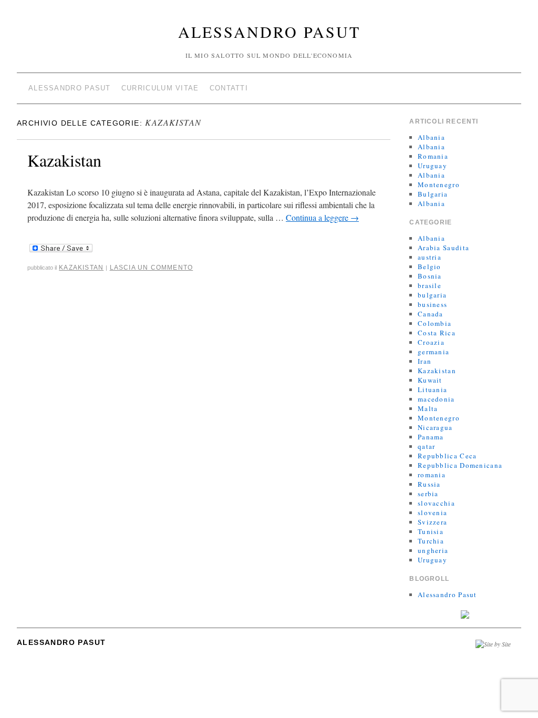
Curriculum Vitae (160, 88)
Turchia (431, 541)
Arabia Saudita (443, 247)
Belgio (429, 266)
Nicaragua (435, 427)
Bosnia (430, 276)
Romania (433, 156)
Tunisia (430, 531)
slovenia (432, 512)
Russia (429, 484)
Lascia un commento (151, 267)
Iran (424, 361)
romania (432, 474)
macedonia (436, 399)
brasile (429, 285)
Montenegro (439, 184)
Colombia (434, 323)
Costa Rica (437, 332)
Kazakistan (64, 160)
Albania (431, 137)
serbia (428, 493)
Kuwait (430, 380)
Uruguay (432, 165)
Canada (430, 314)
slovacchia (436, 503)
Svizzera (432, 522)
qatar (427, 446)
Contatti (229, 88)
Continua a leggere (322, 217)
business (432, 304)
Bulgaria (433, 194)
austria (429, 257)
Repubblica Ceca (447, 455)
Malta (428, 408)
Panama (431, 437)
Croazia (431, 342)
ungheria (433, 550)
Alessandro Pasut (269, 31)
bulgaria (432, 295)
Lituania (432, 389)
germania (433, 351)
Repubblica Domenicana (460, 465)
